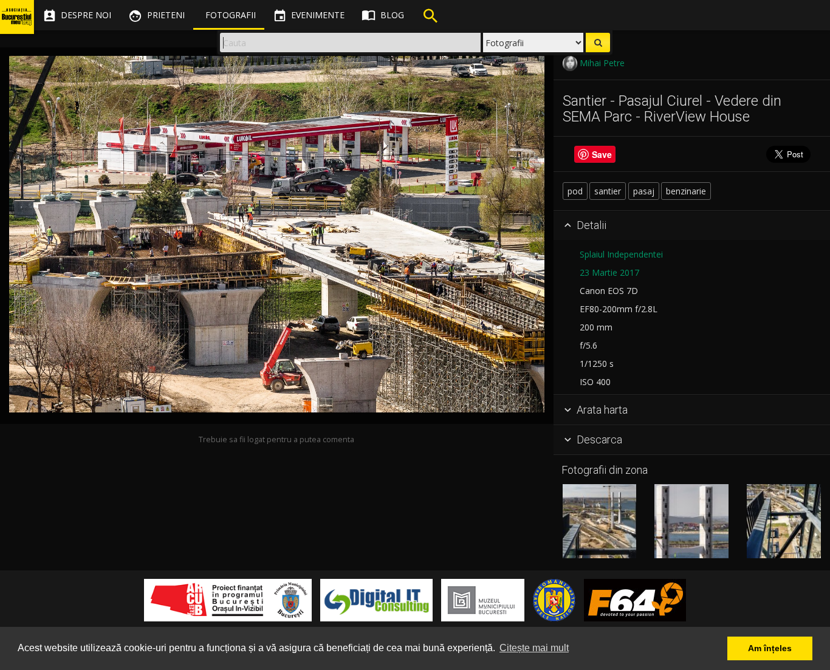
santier (607, 191)
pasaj (643, 191)
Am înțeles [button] (770, 648)
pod (575, 191)
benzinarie (686, 191)
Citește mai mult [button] (534, 648)
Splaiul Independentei (621, 254)
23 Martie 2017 (609, 272)
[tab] (692, 226)
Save (602, 154)
